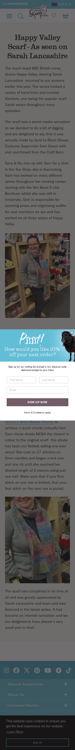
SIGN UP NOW (38, 402)
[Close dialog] (72, 332)
